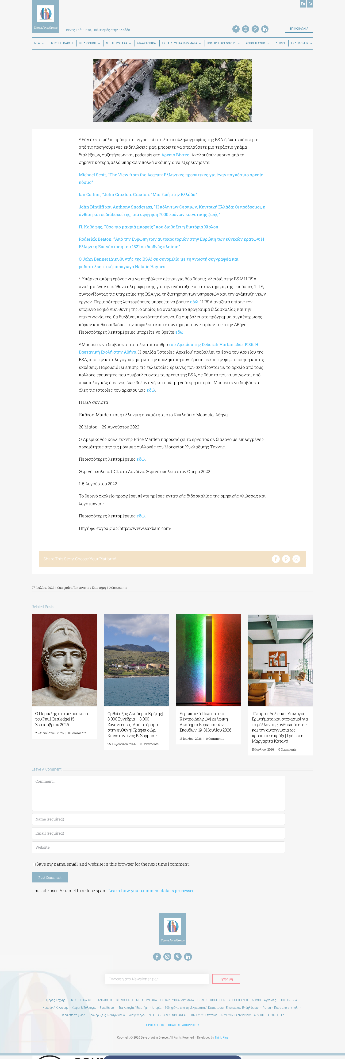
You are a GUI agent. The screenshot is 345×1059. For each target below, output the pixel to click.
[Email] (296, 559)
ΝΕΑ (151, 1015)
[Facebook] (276, 559)
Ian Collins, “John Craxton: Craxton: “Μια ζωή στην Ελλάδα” (138, 194)
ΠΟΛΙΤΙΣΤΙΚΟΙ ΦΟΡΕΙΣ (211, 1000)
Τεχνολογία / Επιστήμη (89, 587)
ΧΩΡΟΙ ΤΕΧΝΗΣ (239, 1000)
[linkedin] (264, 29)
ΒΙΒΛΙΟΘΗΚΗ (124, 1000)
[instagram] (245, 29)
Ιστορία (156, 1007)
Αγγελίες (270, 1000)
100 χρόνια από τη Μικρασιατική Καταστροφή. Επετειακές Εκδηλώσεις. (212, 1007)
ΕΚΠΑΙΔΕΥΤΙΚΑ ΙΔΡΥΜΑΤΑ (177, 1000)
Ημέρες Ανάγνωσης (55, 1007)
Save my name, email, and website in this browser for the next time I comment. (113, 864)
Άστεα (267, 1007)
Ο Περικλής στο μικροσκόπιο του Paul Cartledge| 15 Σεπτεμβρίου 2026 (62, 719)
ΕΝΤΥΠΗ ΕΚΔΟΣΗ (80, 1000)
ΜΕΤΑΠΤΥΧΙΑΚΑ (146, 1000)
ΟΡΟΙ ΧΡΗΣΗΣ (155, 1025)
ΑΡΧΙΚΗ (259, 1015)
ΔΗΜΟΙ (256, 1000)
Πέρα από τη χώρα (73, 1015)
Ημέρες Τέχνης (55, 1000)
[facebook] (236, 29)
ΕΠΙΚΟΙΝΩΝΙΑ (288, 1000)
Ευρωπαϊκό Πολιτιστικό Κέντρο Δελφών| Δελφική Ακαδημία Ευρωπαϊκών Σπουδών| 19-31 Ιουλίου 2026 (205, 722)
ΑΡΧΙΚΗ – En (276, 1015)
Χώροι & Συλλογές (84, 1007)
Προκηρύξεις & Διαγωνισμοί (107, 1015)
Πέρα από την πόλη (286, 1007)
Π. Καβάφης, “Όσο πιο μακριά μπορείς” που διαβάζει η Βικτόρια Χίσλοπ (148, 227)
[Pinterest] (286, 559)
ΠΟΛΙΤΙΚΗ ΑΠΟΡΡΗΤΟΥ (183, 1025)
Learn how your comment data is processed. (152, 890)
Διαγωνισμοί (137, 1015)
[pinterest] (255, 29)
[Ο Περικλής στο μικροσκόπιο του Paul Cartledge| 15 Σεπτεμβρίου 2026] (64, 617)
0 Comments (118, 587)
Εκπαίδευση (107, 1007)
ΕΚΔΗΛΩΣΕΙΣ (104, 1000)
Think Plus (221, 1037)
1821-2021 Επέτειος (204, 1015)
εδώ (194, 301)
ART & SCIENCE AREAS (172, 1015)
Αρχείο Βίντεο (175, 155)
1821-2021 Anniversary (236, 1015)
